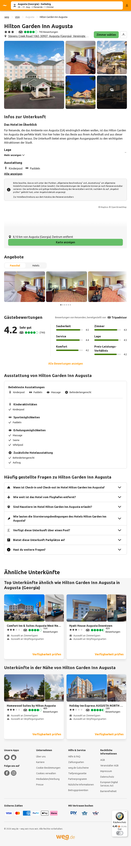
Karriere (40, 762)
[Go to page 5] (68, 304)
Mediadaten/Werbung (48, 779)
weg (6, 17)
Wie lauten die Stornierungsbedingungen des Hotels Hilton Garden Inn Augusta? (59, 518)
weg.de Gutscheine (78, 767)
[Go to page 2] (62, 304)
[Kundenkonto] (127, 5)
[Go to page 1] (60, 304)
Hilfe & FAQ (74, 756)
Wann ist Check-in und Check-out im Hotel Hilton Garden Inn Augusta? (59, 487)
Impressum (106, 771)
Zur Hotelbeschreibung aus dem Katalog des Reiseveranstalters (43, 197)
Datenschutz (107, 776)
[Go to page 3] (64, 304)
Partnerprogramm (77, 779)
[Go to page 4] (66, 304)
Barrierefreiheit (108, 791)
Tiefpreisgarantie (77, 773)
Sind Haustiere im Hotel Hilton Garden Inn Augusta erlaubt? (52, 506)
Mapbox (104, 207)
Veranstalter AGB (109, 765)
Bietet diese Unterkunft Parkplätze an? (39, 539)
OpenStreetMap (119, 207)
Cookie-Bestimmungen (48, 767)
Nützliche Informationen (81, 784)
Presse (39, 784)
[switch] (119, 833)
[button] (34, 75)
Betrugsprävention (78, 790)
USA (17, 17)
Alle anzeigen (13, 173)
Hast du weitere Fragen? (29, 549)
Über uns (41, 756)
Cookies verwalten (46, 773)
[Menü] (125, 812)
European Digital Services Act (109, 784)
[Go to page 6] (70, 304)
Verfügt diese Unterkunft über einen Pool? (41, 530)
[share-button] (123, 34)
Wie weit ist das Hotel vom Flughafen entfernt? (44, 497)
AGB (102, 760)
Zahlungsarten (76, 762)
